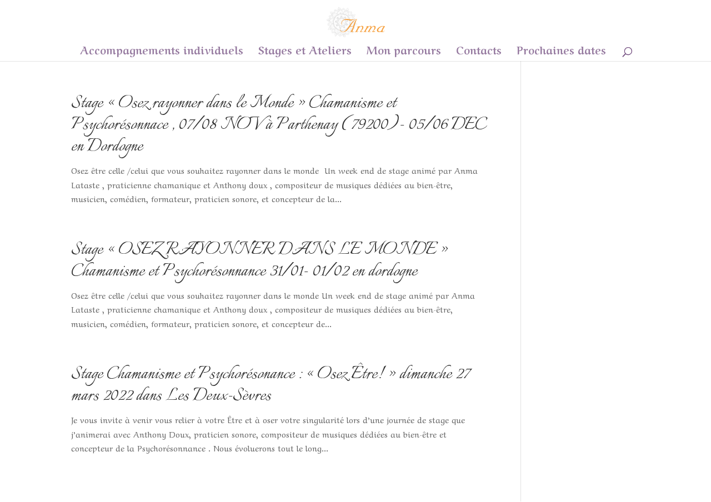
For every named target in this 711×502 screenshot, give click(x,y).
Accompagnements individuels (161, 51)
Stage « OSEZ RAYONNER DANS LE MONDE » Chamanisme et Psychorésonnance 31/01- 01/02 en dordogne (259, 261)
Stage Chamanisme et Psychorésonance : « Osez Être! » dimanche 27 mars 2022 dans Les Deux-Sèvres (270, 385)
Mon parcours (404, 51)
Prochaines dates (561, 51)
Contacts (479, 51)
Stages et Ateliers (305, 51)
